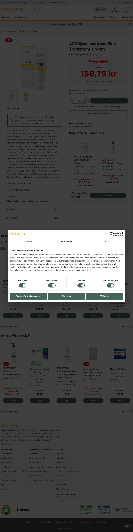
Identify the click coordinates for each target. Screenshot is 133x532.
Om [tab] (105, 241)
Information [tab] (66, 241)
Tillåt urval (66, 296)
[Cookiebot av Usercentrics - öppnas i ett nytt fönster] (111, 234)
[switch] (52, 285)
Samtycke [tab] (27, 241)
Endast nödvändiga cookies (28, 296)
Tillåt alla (104, 296)
